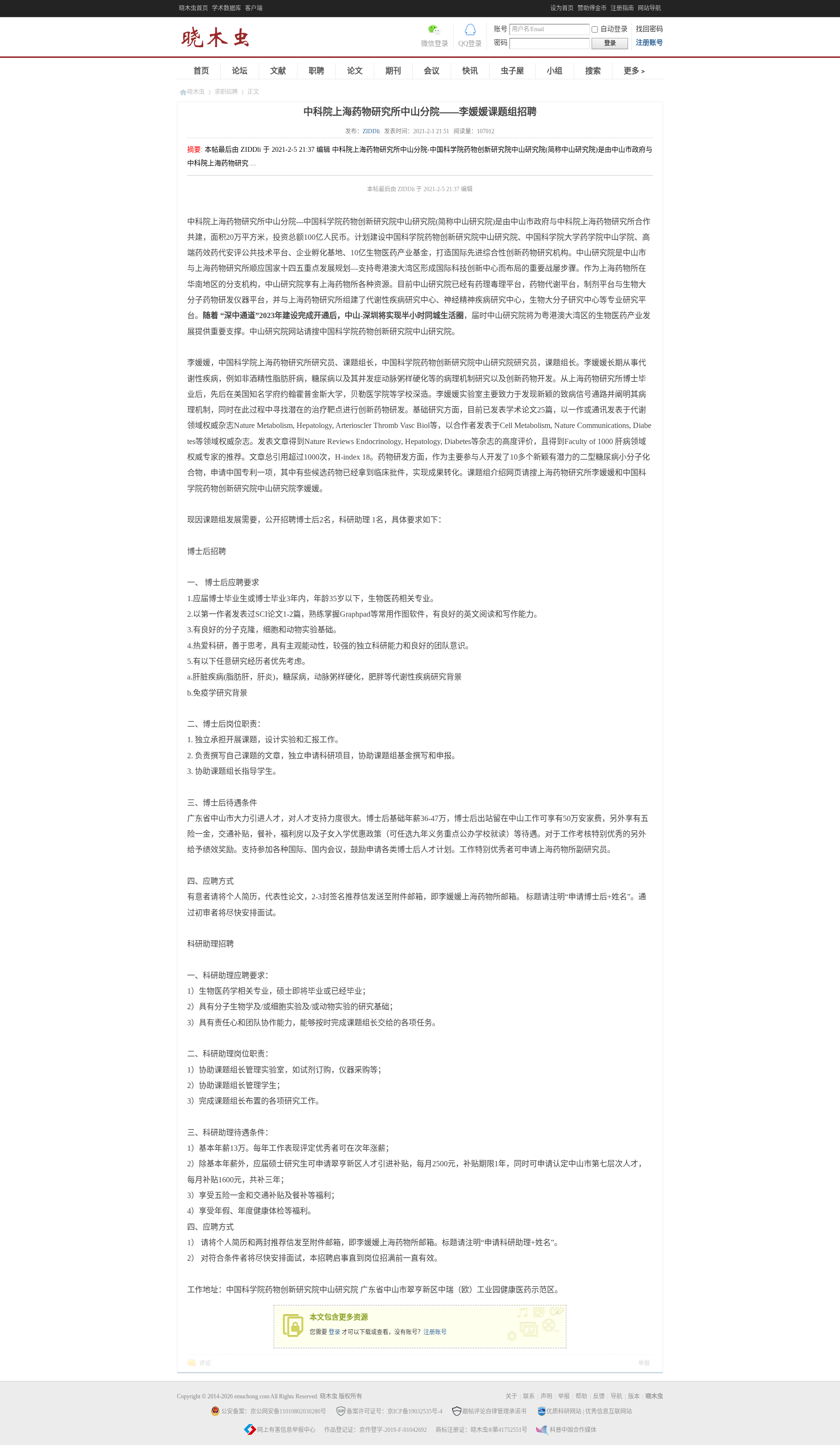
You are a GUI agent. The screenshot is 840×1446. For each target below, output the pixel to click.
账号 (501, 29)
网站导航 (649, 8)
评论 (205, 1363)
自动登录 (614, 29)
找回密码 (649, 29)
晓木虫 (220, 39)
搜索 (593, 71)
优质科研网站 (563, 1411)
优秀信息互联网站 (608, 1411)
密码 (501, 42)
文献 (278, 71)
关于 (511, 1396)
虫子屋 (512, 71)
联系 (529, 1396)
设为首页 (562, 8)
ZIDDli (371, 131)
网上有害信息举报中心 (286, 1430)
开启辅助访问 (547, 6)
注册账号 (649, 42)
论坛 (239, 71)
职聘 (316, 71)
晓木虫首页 (193, 8)
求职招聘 (226, 92)
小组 (554, 71)
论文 (355, 71)
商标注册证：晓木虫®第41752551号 (481, 1430)
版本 (634, 1396)
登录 (334, 1332)
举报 (644, 1363)
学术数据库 (226, 8)
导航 (616, 1396)
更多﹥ (635, 71)
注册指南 (622, 8)
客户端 (253, 8)
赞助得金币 (592, 8)
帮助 (581, 1396)
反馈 (599, 1396)
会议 (431, 71)
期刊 (393, 71)
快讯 (470, 71)
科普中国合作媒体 (573, 1430)
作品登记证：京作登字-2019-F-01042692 (375, 1430)
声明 (546, 1396)
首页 (201, 71)
